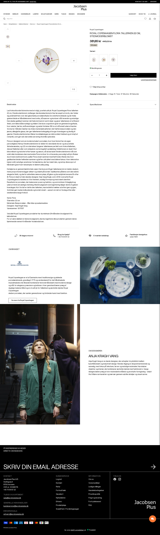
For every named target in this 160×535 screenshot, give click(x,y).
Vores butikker (94, 483)
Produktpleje (61, 505)
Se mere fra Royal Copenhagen (22, 300)
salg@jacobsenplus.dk (12, 498)
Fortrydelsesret (94, 501)
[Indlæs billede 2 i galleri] (7, 46)
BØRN (57, 14)
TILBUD (63, 14)
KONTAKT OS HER (141, 1)
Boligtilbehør (13, 24)
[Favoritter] (145, 19)
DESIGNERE (81, 14)
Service (32, 24)
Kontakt (59, 483)
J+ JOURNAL (152, 14)
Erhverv (59, 501)
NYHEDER (6, 14)
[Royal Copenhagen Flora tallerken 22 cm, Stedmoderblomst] (113, 59)
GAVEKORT (132, 14)
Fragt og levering (95, 498)
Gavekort (59, 494)
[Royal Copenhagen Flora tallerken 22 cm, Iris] (94, 59)
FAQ (90, 505)
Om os (91, 479)
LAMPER (35, 14)
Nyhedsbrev (61, 498)
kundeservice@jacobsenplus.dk (15, 506)
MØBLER (15, 14)
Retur (58, 486)
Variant (92, 51)
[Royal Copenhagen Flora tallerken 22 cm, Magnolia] (104, 59)
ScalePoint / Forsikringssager (67, 509)
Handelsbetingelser (96, 490)
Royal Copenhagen (97, 29)
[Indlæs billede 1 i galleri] (7, 36)
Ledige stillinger (94, 486)
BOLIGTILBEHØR (46, 14)
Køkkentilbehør (23, 24)
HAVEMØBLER (25, 14)
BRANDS (72, 14)
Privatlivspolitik (94, 494)
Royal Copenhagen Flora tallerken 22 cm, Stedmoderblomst (50, 24)
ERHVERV (153, 1)
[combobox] (41, 18)
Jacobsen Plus (12, 527)
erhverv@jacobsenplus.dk (13, 514)
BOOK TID (142, 14)
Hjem (5, 24)
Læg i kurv (133, 75)
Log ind (59, 479)
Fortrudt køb (61, 490)
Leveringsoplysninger (149, 80)
